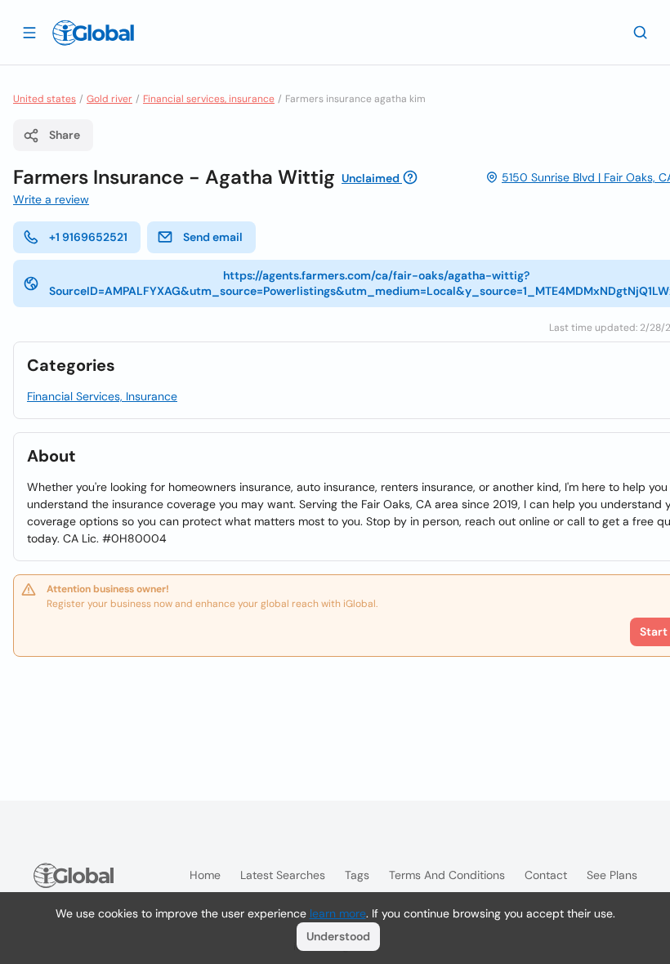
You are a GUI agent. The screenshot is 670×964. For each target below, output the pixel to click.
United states (44, 98)
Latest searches (282, 875)
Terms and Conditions (447, 875)
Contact (546, 875)
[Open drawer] (29, 32)
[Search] (640, 32)
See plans (612, 875)
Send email (213, 237)
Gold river (109, 98)
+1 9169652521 (88, 237)
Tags (357, 875)
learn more (338, 913)
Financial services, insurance (209, 98)
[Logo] (93, 32)
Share (64, 134)
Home (205, 875)
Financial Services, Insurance (102, 396)
